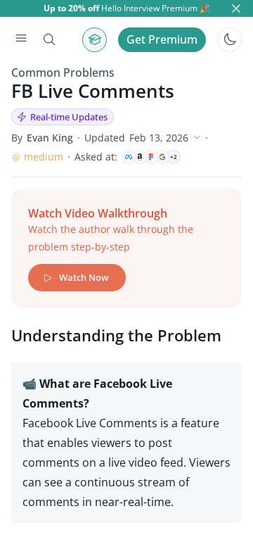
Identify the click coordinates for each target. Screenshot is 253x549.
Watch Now (84, 277)
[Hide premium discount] (236, 8)
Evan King (50, 137)
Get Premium (161, 39)
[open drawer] (21, 39)
